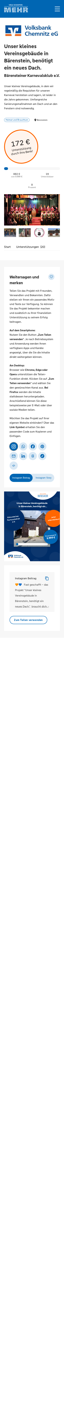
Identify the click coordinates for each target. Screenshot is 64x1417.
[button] (57, 9)
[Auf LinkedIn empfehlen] (23, 456)
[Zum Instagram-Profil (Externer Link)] (14, 446)
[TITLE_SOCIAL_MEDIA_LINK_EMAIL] (14, 456)
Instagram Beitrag (25, 578)
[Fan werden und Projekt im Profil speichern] (51, 277)
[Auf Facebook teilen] (33, 446)
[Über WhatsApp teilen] (23, 446)
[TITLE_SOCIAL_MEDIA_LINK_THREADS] (33, 456)
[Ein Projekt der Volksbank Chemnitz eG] (31, 31)
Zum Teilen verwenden (28, 620)
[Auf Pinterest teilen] (42, 446)
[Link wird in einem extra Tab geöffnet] (16, 11)
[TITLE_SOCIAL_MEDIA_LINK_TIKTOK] (42, 456)
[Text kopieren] (47, 578)
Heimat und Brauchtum (17, 119)
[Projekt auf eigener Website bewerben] (14, 465)
